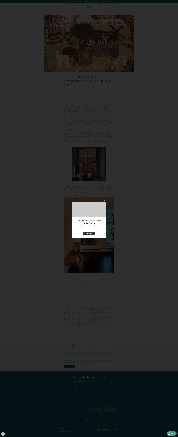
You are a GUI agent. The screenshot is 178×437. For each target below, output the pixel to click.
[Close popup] (104, 200)
